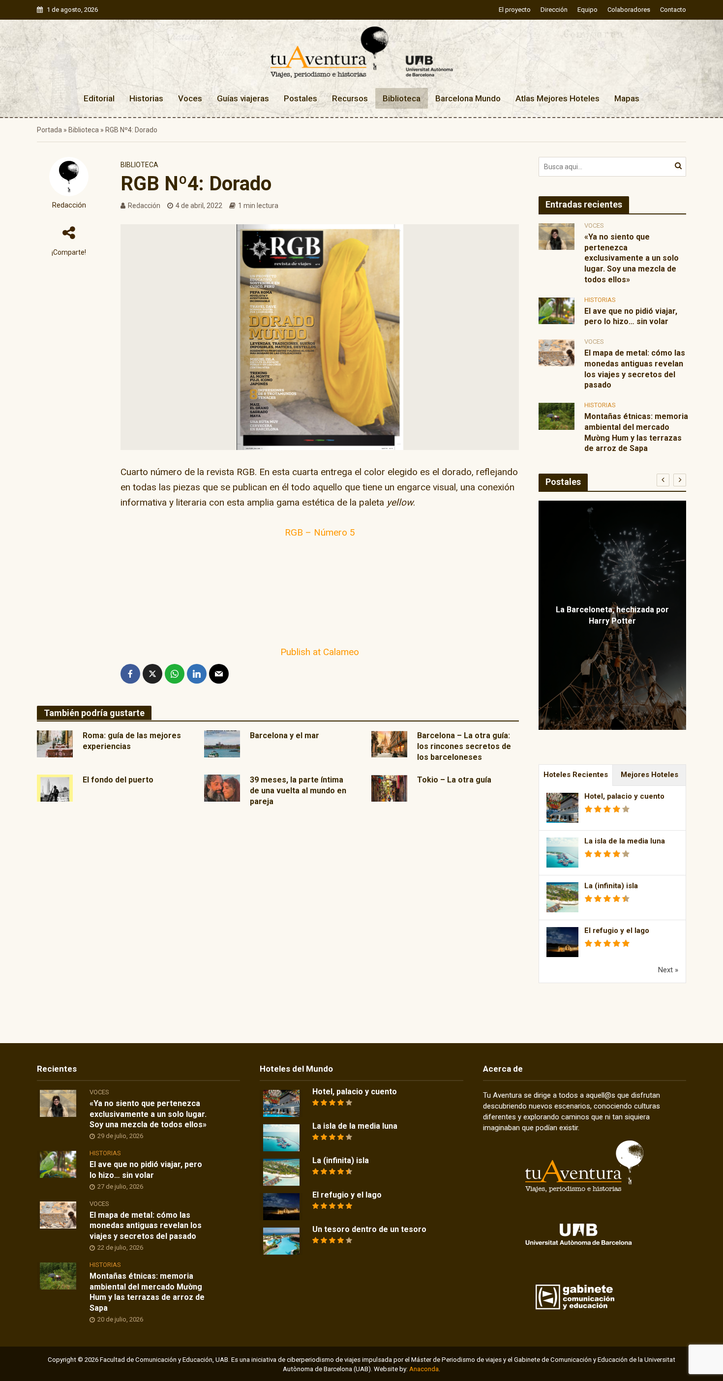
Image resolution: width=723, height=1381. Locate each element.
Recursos (350, 98)
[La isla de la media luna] (281, 1137)
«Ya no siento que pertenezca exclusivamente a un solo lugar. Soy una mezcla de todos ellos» (631, 258)
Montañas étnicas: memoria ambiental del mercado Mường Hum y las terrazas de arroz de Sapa (636, 432)
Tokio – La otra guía (454, 779)
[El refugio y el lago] (281, 1205)
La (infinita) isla (611, 885)
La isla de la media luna (624, 841)
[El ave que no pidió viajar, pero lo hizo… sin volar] (556, 310)
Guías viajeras (243, 98)
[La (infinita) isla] (281, 1171)
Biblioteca (402, 98)
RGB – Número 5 (320, 532)
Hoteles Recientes (575, 774)
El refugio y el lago (616, 930)
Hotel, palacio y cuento (624, 796)
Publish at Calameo (319, 652)
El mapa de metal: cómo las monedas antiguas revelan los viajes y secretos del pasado (634, 369)
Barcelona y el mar (284, 735)
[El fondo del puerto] (55, 787)
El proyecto (515, 9)
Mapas (626, 98)
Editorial (99, 98)
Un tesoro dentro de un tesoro (369, 1229)
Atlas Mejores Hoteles (557, 98)
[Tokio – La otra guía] (389, 787)
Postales (300, 98)
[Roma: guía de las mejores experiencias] (55, 743)
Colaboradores (628, 9)
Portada (49, 130)
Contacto (673, 9)
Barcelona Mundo (468, 98)
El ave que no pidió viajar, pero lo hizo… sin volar (630, 316)
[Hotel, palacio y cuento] (281, 1102)
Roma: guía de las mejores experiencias (132, 741)
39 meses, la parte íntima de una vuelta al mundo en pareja (298, 790)
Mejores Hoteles (649, 774)
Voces (190, 98)
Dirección (554, 9)
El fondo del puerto (118, 779)
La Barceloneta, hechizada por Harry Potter (612, 615)
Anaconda (424, 1369)
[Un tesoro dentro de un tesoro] (281, 1240)
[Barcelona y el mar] (222, 743)
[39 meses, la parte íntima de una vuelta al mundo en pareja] (222, 787)
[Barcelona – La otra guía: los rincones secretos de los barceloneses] (389, 743)
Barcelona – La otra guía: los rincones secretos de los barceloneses (464, 746)
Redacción (69, 205)
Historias (146, 98)
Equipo (587, 9)
